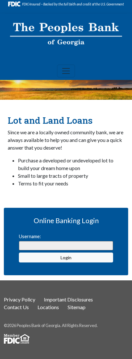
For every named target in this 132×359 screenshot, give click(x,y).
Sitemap (77, 307)
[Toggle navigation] (66, 71)
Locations (48, 307)
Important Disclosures (68, 299)
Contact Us (16, 307)
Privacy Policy (19, 299)
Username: (30, 236)
